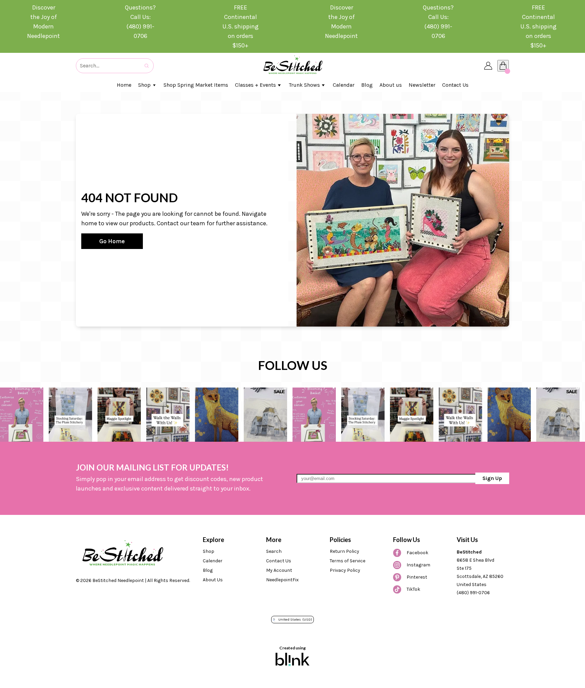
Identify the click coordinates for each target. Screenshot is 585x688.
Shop (208, 551)
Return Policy (344, 551)
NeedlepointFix (282, 580)
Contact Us (278, 561)
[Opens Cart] (503, 65)
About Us (213, 580)
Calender (212, 561)
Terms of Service (347, 561)
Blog (208, 570)
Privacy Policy (345, 570)
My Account (279, 570)
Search (274, 551)
